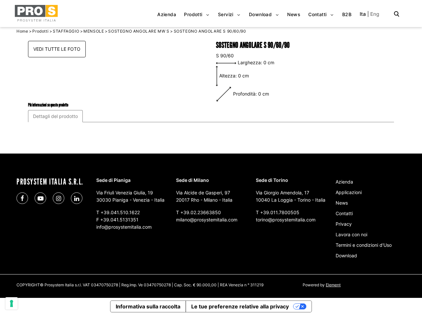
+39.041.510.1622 (120, 212)
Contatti (344, 213)
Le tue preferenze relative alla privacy (240, 306)
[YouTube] (40, 198)
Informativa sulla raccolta (148, 306)
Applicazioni (349, 192)
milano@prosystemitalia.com (206, 219)
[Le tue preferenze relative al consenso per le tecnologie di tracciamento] (11, 303)
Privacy (344, 224)
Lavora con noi (351, 234)
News (342, 203)
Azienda (344, 182)
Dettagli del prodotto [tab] (55, 116)
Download (346, 255)
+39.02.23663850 (200, 212)
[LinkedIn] (76, 198)
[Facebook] (22, 198)
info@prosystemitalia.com (124, 227)
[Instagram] (58, 198)
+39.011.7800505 (279, 212)
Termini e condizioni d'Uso (364, 245)
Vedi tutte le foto (56, 49)
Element (333, 284)
